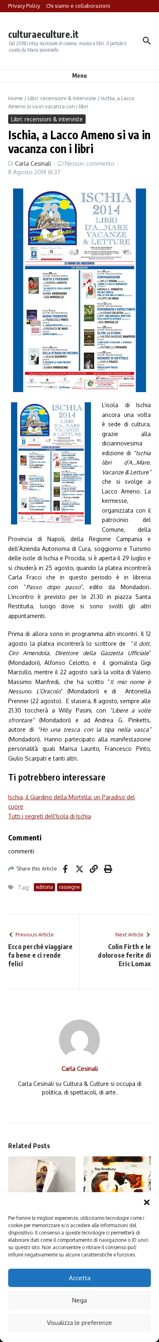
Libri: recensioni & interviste (62, 98)
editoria (44, 887)
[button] (147, 1202)
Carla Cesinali (33, 163)
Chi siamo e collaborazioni (78, 5)
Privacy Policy (24, 5)
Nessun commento (90, 163)
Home (15, 98)
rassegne (69, 887)
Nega (79, 1300)
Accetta (80, 1278)
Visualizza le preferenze (79, 1323)
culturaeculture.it (43, 34)
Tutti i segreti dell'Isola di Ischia (49, 816)
